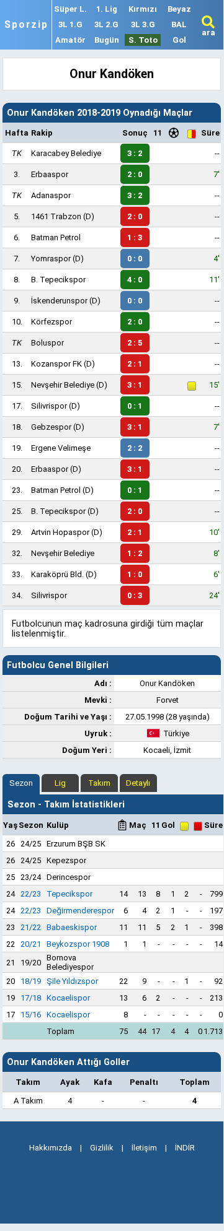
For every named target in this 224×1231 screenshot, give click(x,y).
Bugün (106, 40)
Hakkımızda (50, 1147)
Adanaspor (51, 195)
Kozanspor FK (56, 363)
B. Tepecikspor (58, 279)
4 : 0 (134, 279)
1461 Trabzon (56, 216)
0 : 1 (134, 406)
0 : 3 (134, 595)
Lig (60, 783)
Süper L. (70, 9)
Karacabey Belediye (66, 153)
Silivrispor (49, 406)
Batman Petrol (56, 237)
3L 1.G (70, 24)
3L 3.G (143, 24)
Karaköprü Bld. (57, 574)
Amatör (70, 40)
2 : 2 (134, 448)
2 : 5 (134, 342)
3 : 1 (134, 384)
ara (208, 32)
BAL (179, 24)
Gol (179, 40)
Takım (99, 783)
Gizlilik (102, 1147)
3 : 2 (134, 153)
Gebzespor (51, 427)
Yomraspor (51, 258)
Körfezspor (51, 321)
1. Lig (106, 9)
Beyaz (179, 9)
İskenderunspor (59, 300)
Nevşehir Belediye (62, 384)
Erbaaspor (49, 174)
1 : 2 (134, 553)
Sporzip (26, 24)
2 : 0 (134, 174)
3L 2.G (106, 24)
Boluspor (47, 342)
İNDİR (185, 1147)
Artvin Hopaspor (60, 532)
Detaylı (138, 783)
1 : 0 (134, 574)
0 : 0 (134, 258)
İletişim (144, 1147)
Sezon (21, 783)
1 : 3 (134, 237)
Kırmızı (142, 9)
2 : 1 (134, 363)
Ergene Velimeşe (61, 448)
